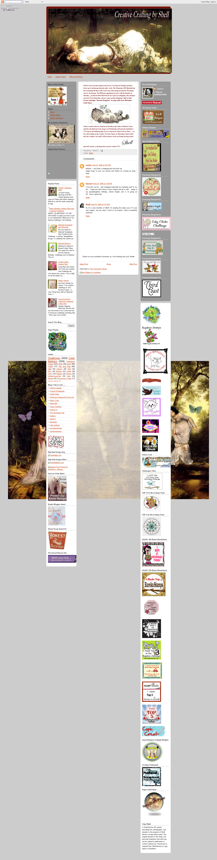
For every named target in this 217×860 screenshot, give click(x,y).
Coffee (68, 371)
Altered (50, 378)
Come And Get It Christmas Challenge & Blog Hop (65, 301)
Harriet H (89, 184)
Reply (88, 177)
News (91, 153)
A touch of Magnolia (57, 391)
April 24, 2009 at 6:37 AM (100, 204)
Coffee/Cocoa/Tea (54, 376)
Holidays (59, 374)
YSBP (50, 366)
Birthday (59, 371)
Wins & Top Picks (76, 77)
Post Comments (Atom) (98, 269)
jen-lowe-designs (56, 428)
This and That (64, 366)
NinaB (88, 204)
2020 (69, 364)
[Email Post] (101, 151)
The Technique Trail (57, 413)
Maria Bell (53, 403)
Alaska (68, 374)
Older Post (133, 264)
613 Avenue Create (64, 378)
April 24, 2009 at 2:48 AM (102, 184)
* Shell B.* (160, 89)
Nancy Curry (54, 400)
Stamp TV (53, 410)
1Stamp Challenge (53, 381)
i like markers (55, 425)
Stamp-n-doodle (55, 388)
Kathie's (53, 416)
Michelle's (53, 422)
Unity (69, 376)
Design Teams (61, 77)
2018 (69, 369)
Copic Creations (56, 407)
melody (89, 165)
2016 (49, 369)
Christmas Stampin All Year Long (62, 397)
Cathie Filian (54, 394)
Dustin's (53, 419)
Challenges (54, 358)
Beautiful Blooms (64, 243)
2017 (49, 371)
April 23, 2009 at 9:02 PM (101, 165)
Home (50, 77)
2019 (60, 364)
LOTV (50, 374)
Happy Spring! (63, 281)
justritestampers (56, 431)
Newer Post (84, 264)
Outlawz (59, 369)
